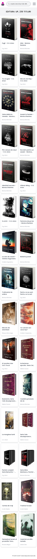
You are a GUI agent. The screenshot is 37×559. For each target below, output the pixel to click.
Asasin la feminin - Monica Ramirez (27, 115)
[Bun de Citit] (3, 4)
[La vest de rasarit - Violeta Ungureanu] (9, 243)
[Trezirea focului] (27, 492)
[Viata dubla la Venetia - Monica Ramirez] (9, 100)
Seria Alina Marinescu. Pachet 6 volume (27, 472)
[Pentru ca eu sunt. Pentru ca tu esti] (27, 278)
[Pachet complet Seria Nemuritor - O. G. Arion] (9, 456)
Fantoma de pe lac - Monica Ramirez (27, 222)
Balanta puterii (25, 257)
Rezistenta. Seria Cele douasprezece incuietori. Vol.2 (9, 401)
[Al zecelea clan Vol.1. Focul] (9, 349)
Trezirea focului (25, 506)
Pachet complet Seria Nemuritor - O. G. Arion (9, 472)
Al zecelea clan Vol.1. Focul (7, 364)
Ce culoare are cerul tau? (25, 329)
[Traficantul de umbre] (9, 278)
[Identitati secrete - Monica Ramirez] (9, 171)
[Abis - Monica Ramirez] (27, 29)
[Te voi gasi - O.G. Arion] (9, 65)
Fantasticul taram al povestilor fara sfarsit (9, 541)
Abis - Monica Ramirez (25, 44)
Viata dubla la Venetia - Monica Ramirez (8, 116)
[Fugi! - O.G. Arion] (9, 29)
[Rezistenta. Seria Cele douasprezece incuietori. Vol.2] (9, 385)
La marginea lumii (8, 434)
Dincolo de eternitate (6, 329)
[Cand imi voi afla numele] (27, 525)
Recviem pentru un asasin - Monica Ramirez (27, 152)
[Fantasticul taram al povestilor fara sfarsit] (9, 525)
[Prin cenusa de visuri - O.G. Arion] (9, 136)
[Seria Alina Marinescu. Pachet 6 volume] (27, 456)
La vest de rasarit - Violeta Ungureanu (9, 258)
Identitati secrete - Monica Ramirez (9, 186)
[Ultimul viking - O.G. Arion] (27, 171)
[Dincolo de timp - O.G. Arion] (27, 65)
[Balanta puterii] (27, 243)
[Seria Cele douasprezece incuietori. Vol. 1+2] (27, 420)
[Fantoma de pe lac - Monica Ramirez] (27, 207)
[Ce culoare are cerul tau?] (27, 314)
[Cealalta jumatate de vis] (27, 385)
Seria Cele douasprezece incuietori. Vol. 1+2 (26, 436)
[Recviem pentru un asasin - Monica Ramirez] (27, 136)
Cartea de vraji (7, 506)
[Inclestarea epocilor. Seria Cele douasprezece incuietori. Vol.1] (27, 349)
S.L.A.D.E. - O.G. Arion (9, 221)
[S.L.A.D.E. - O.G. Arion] (9, 207)
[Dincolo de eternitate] (9, 314)
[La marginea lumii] (9, 420)
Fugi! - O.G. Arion (8, 43)
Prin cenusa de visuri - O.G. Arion (9, 151)
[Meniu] (34, 4)
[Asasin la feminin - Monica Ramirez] (27, 100)
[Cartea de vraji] (9, 492)
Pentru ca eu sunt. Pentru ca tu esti (26, 293)
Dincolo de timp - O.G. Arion (26, 80)
